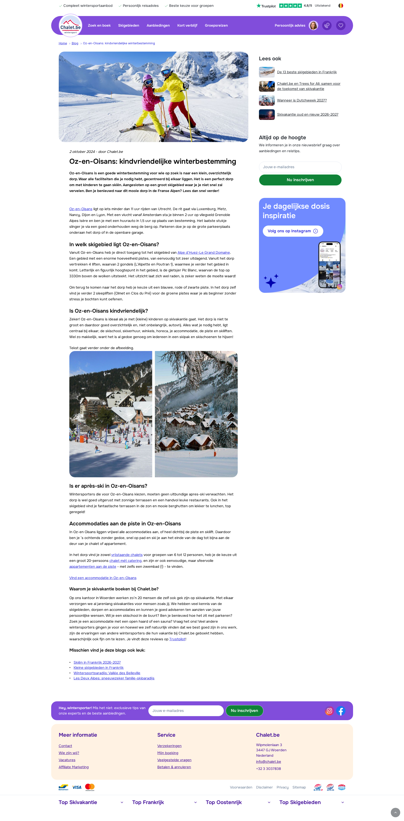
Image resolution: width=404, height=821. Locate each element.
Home (63, 43)
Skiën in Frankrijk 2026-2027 (97, 662)
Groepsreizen (216, 25)
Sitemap (299, 787)
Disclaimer (264, 787)
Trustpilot (177, 639)
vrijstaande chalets (127, 554)
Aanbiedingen (158, 25)
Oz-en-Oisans (80, 209)
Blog (75, 43)
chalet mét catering (125, 560)
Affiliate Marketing (74, 767)
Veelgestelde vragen (174, 760)
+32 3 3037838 (268, 768)
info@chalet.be (268, 761)
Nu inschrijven (300, 179)
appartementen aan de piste (92, 566)
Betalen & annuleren (174, 767)
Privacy (283, 787)
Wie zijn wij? (69, 753)
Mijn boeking (167, 753)
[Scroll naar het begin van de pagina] (395, 812)
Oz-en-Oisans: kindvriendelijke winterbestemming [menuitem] (119, 43)
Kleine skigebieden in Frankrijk (99, 667)
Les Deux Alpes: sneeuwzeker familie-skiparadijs (114, 678)
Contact (65, 745)
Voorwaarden (241, 787)
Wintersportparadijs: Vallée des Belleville (107, 673)
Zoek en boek (99, 25)
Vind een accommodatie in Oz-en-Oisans (103, 578)
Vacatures (67, 760)
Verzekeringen (169, 745)
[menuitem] (65, 43)
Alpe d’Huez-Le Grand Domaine (204, 252)
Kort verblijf (187, 25)
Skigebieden (128, 25)
